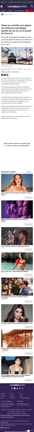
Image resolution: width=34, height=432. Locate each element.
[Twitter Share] (2, 75)
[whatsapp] (22, 388)
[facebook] (20, 389)
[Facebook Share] (7, 75)
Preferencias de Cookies (16, 409)
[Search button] (32, 6)
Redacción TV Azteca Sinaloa (13, 72)
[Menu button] (1, 6)
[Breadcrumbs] (3, 14)
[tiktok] (17, 389)
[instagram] (15, 389)
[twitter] (12, 389)
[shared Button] (5, 75)
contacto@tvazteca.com (22, 403)
